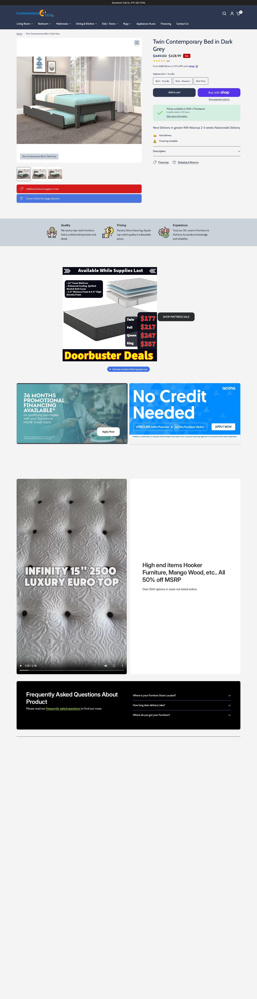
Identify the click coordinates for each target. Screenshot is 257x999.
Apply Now (108, 431)
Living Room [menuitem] (23, 23)
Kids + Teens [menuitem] (108, 23)
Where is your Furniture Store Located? (154, 695)
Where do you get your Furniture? (151, 715)
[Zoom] (137, 42)
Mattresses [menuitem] (62, 23)
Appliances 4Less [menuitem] (146, 23)
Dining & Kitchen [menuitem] (85, 23)
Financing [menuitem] (166, 23)
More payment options (219, 99)
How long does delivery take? (149, 705)
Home (19, 33)
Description (159, 151)
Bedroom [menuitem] (43, 23)
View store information (177, 116)
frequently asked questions (63, 708)
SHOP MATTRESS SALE (176, 316)
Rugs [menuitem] (126, 23)
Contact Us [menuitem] (182, 23)
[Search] (224, 13)
